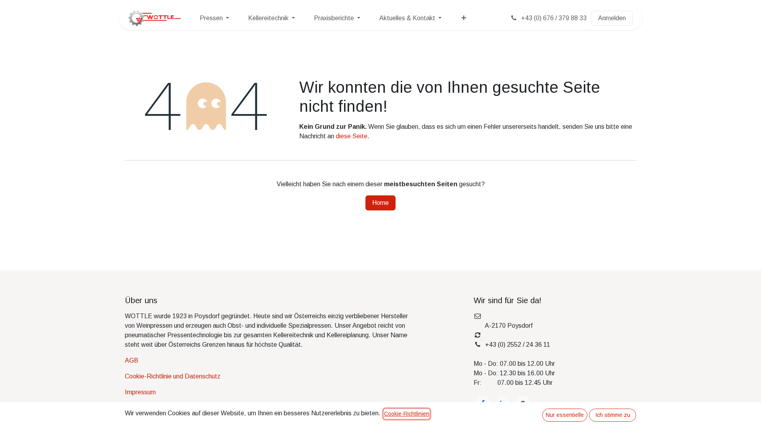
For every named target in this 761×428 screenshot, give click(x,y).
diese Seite (351, 136)
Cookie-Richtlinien (406, 414)
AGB (131, 360)
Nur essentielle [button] (565, 415)
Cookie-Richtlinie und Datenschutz (172, 376)
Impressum (140, 392)
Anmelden (612, 18)
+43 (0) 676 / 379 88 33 (553, 18)
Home (380, 202)
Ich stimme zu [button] (612, 415)
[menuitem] (214, 18)
